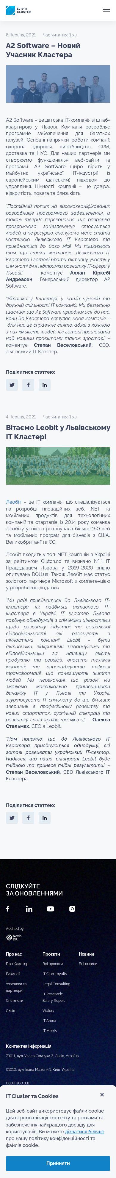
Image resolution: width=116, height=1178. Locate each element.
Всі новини (88, 964)
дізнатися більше (84, 1131)
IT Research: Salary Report (54, 997)
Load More (58, 845)
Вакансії (13, 974)
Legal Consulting (56, 984)
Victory (48, 1011)
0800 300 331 (17, 1083)
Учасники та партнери (16, 987)
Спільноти (14, 1001)
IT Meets (50, 1031)
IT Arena (49, 1021)
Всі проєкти (53, 964)
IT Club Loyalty (55, 974)
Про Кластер (17, 964)
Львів (10, 1011)
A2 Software (49, 166)
